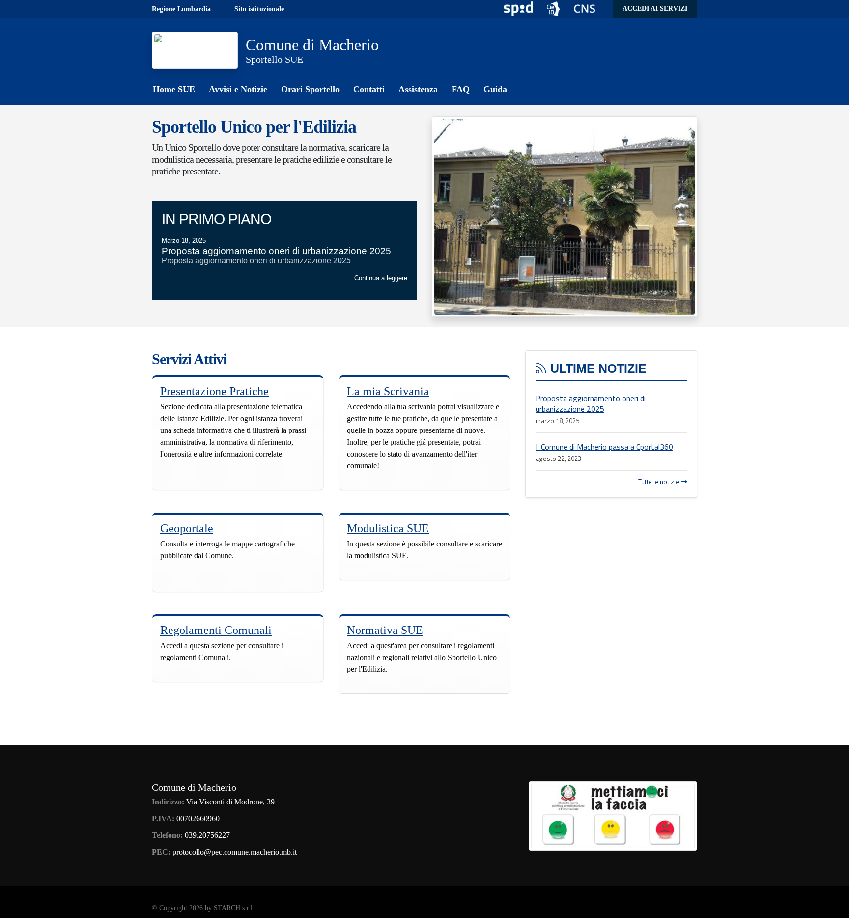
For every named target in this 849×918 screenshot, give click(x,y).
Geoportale (186, 528)
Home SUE (174, 89)
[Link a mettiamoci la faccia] (613, 815)
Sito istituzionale (259, 9)
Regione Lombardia (181, 9)
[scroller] (832, 906)
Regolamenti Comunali (216, 630)
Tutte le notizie (659, 482)
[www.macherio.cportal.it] (194, 49)
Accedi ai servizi (655, 8)
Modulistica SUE (388, 528)
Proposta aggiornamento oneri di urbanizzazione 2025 (591, 403)
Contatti (369, 89)
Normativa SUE (385, 630)
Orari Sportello (310, 89)
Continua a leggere (380, 278)
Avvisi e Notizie (238, 89)
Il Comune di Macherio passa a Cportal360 (604, 447)
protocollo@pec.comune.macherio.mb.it (234, 852)
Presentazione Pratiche (214, 391)
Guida (495, 89)
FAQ (461, 89)
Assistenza (418, 89)
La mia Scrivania (388, 391)
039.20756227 (207, 835)
